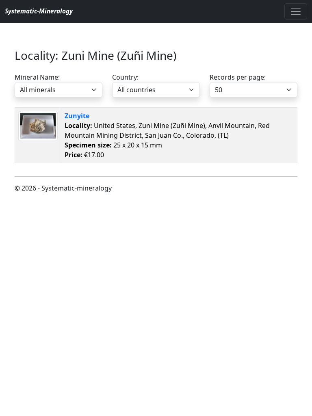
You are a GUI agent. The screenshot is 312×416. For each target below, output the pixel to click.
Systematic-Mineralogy (39, 11)
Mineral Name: (37, 77)
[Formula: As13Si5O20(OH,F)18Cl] (38, 125)
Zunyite (77, 115)
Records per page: (238, 77)
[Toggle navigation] (295, 11)
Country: (125, 77)
